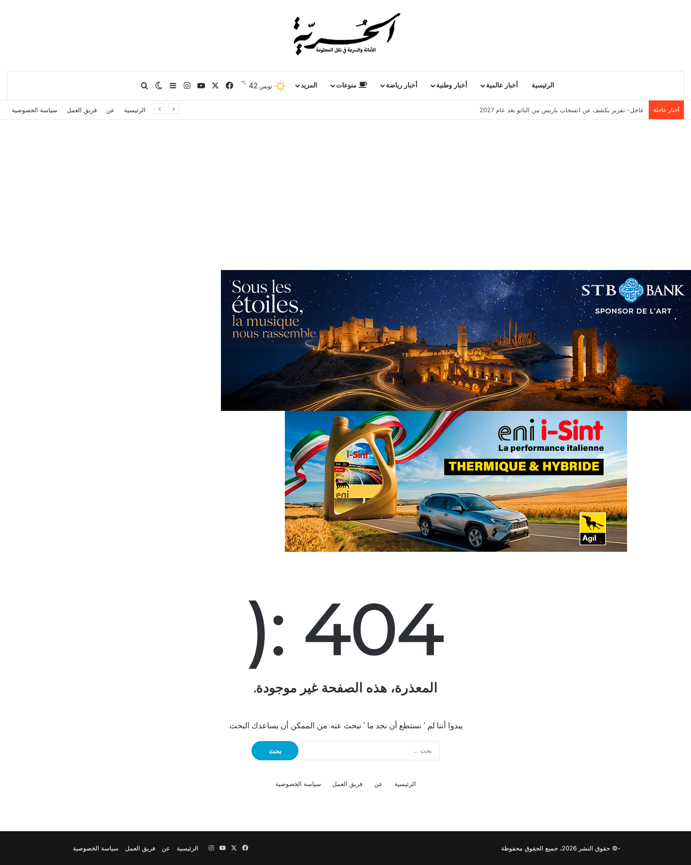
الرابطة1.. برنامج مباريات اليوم (604, 110)
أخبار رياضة (401, 85)
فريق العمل (82, 110)
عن (110, 110)
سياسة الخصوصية (34, 110)
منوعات (347, 85)
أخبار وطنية (451, 85)
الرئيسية (543, 85)
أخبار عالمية (502, 85)
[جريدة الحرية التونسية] (345, 35)
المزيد (309, 85)
